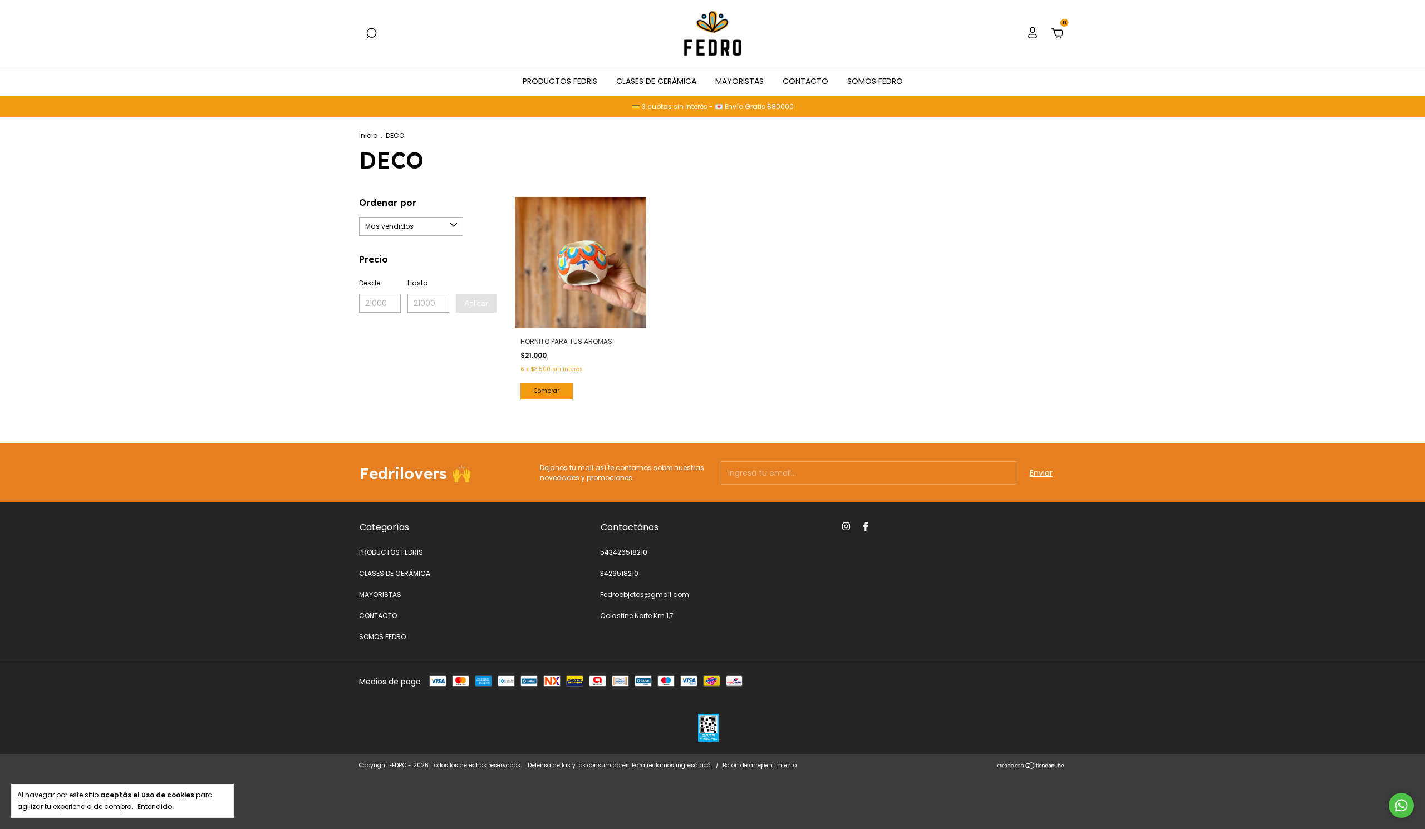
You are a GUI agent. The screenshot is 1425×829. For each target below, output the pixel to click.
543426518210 (623, 552)
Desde (369, 283)
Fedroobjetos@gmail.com (644, 594)
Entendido (154, 806)
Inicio (368, 135)
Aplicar (476, 303)
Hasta (417, 283)
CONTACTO (805, 81)
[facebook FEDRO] (865, 526)
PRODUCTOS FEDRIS (560, 81)
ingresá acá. (694, 765)
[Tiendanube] (1031, 766)
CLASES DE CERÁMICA (656, 81)
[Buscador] (371, 34)
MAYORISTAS (739, 81)
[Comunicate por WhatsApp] (1401, 805)
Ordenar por (387, 202)
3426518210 (619, 573)
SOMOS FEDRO (875, 81)
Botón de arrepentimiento (760, 765)
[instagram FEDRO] (846, 526)
